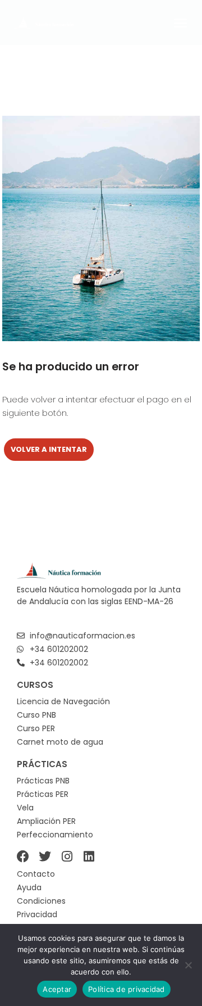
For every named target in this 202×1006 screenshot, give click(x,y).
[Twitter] (45, 856)
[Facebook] (23, 856)
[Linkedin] (88, 856)
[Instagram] (67, 856)
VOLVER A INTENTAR (49, 449)
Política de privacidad (126, 989)
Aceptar (57, 989)
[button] (180, 22)
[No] (188, 965)
